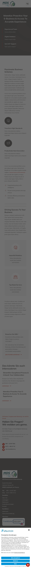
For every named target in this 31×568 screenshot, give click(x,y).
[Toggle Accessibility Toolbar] (28, 565)
